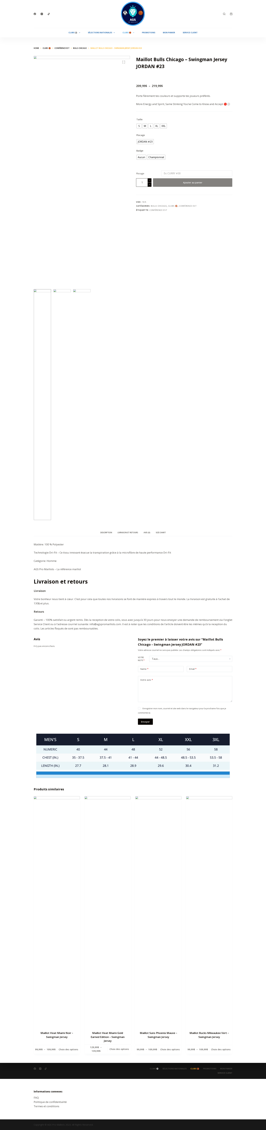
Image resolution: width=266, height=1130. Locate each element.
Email (192, 668)
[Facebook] (35, 14)
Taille (139, 119)
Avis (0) (147, 532)
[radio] (139, 126)
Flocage (140, 135)
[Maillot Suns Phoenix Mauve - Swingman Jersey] (158, 911)
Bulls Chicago (159, 205)
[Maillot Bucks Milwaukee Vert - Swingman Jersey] (209, 911)
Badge (139, 150)
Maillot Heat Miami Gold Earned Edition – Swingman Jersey (108, 1037)
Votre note (141, 659)
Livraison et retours (128, 532)
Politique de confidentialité (50, 1102)
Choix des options (68, 1049)
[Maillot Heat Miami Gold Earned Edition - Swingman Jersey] (108, 911)
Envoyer (145, 721)
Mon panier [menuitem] (169, 32)
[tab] (106, 532)
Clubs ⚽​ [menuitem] (73, 32)
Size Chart (161, 532)
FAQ (36, 1097)
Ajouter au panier (192, 182)
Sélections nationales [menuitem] (100, 32)
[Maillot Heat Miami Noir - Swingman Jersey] (57, 911)
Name (144, 668)
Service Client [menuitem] (190, 32)
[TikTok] (49, 14)
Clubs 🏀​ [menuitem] (127, 32)
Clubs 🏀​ (173, 205)
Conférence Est (188, 205)
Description (106, 532)
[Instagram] (42, 14)
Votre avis (146, 679)
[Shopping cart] (231, 14)
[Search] (224, 14)
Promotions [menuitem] (148, 32)
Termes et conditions (46, 1106)
